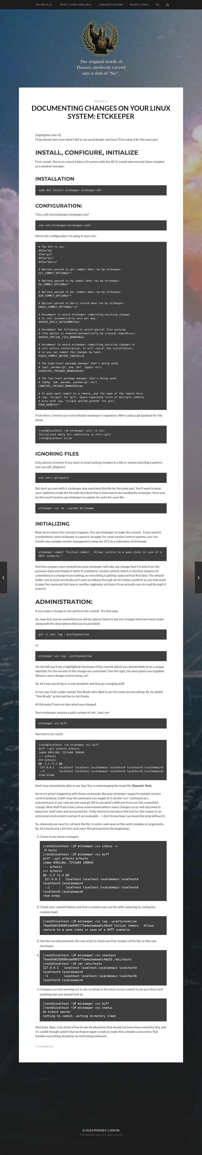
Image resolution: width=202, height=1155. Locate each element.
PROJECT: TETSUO (139, 4)
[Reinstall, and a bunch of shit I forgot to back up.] (198, 577)
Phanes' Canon (106, 1130)
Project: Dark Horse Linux (75, 4)
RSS (157, 4)
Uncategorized (45, 1046)
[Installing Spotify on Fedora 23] (3, 577)
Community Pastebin (110, 4)
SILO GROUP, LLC (44, 4)
